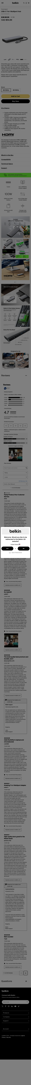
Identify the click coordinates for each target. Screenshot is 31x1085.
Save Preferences (17, 552)
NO (24, 548)
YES (7, 548)
